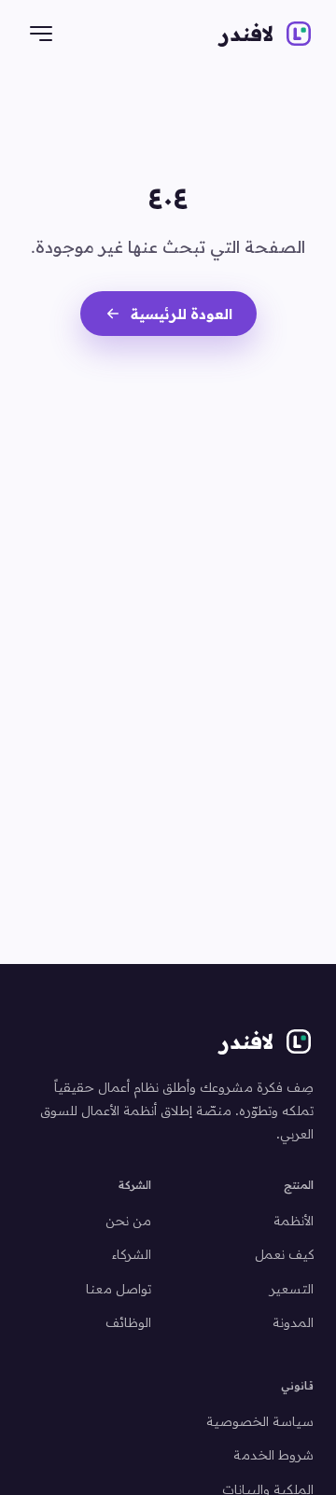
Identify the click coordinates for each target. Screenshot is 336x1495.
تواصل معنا (118, 1288)
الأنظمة (293, 1220)
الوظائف (128, 1322)
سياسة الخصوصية (260, 1421)
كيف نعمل (284, 1254)
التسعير (292, 1288)
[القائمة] (41, 33)
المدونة (293, 1322)
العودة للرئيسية (181, 313)
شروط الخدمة (273, 1454)
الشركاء (131, 1254)
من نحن (128, 1220)
